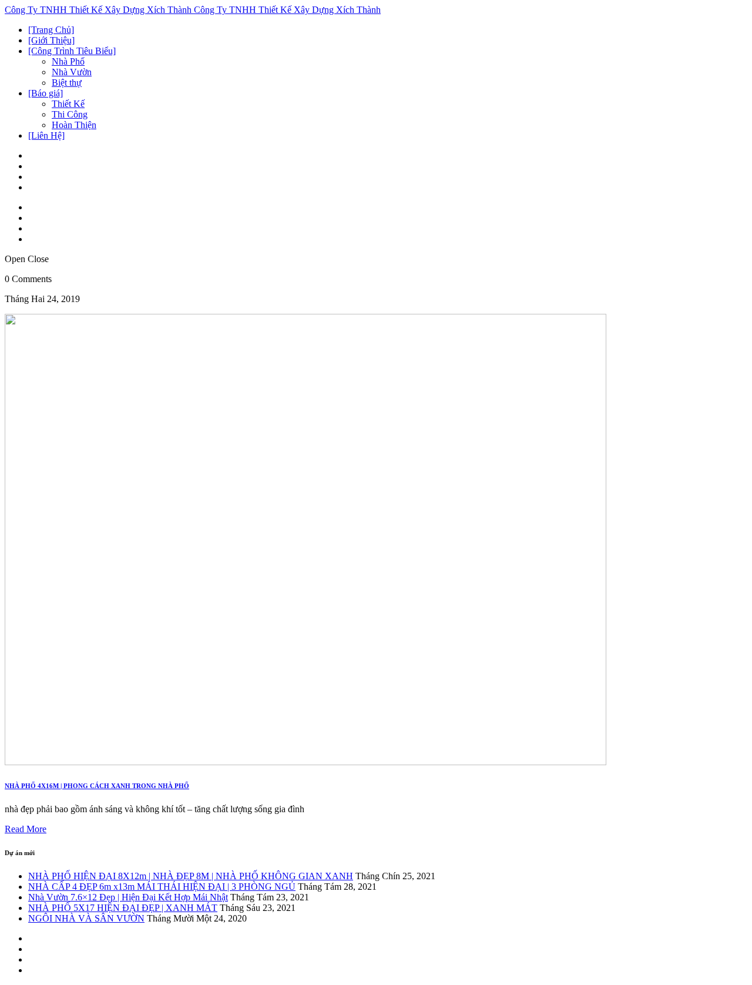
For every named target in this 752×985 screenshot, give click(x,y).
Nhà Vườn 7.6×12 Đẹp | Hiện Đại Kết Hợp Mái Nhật (128, 897)
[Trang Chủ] (51, 30)
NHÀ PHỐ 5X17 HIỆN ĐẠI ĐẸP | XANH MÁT (122, 908)
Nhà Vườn (72, 72)
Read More (25, 829)
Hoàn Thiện (74, 125)
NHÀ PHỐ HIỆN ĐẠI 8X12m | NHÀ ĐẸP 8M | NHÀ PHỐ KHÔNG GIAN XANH (190, 876)
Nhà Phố (68, 61)
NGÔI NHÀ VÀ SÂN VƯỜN (86, 918)
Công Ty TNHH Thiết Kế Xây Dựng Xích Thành (99, 10)
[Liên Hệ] (46, 135)
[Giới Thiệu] (51, 40)
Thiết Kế (68, 104)
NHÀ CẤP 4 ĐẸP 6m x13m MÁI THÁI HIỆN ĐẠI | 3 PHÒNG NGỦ (162, 887)
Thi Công (70, 114)
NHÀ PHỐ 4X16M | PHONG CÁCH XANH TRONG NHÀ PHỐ (97, 785)
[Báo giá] (45, 93)
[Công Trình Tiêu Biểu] (72, 51)
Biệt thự (67, 83)
